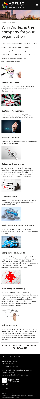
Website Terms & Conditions (27, 395)
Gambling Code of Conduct (14, 395)
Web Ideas (17, 397)
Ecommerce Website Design (7, 397)
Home (4, 23)
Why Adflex (11, 23)
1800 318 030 (6, 388)
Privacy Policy (5, 395)
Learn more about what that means (14, 375)
